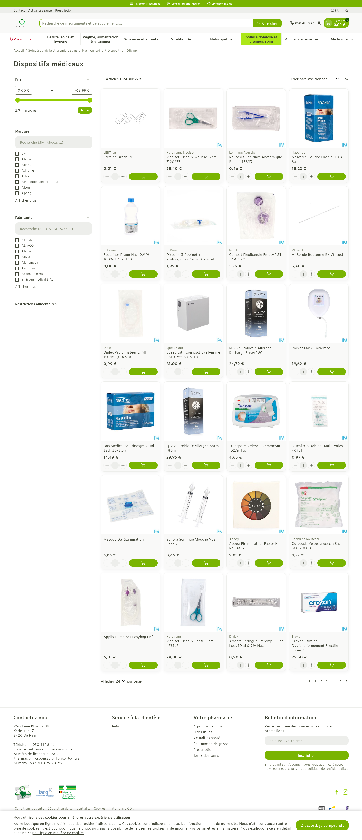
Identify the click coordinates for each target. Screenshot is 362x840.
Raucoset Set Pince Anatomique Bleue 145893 (255, 159)
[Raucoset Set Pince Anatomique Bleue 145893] (256, 118)
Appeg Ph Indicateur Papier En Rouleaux (254, 545)
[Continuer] (346, 681)
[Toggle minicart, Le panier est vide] (328, 23)
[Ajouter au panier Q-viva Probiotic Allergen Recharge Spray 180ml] (269, 371)
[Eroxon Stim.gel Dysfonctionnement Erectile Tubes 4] (318, 602)
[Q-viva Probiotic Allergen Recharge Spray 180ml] (256, 313)
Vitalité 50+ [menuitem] (186, 40)
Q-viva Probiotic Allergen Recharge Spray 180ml (250, 350)
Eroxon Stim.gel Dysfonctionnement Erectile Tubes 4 (315, 645)
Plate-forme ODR (121, 808)
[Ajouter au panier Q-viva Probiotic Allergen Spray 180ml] (206, 465)
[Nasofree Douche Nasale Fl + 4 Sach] (318, 118)
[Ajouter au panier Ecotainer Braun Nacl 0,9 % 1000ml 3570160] (143, 274)
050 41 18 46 (43, 744)
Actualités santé (40, 10)
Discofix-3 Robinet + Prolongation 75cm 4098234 (190, 256)
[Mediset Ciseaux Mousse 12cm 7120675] (193, 118)
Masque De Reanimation (123, 539)
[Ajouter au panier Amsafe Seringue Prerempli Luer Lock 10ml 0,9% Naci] (269, 665)
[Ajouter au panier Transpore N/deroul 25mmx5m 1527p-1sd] (269, 465)
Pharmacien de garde (210, 743)
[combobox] (146, 23)
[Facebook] (337, 792)
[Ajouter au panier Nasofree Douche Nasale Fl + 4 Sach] (331, 176)
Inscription (307, 755)
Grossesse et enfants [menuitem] (142, 40)
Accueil (18, 50)
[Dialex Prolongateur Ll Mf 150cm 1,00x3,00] (130, 313)
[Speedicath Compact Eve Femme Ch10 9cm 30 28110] (193, 313)
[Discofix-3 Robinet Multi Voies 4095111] (318, 411)
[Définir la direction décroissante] (346, 79)
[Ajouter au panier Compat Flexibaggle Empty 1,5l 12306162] (269, 274)
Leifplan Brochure (118, 156)
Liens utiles (202, 731)
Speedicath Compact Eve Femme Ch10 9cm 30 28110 (193, 354)
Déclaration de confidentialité (68, 808)
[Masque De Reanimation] (130, 504)
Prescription (64, 10)
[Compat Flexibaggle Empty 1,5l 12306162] (256, 216)
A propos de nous (207, 726)
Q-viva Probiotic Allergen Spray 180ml (192, 448)
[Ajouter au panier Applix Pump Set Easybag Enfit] (143, 665)
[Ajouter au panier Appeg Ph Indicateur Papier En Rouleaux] (269, 563)
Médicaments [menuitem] (346, 40)
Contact (19, 10)
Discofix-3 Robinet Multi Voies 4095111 (317, 448)
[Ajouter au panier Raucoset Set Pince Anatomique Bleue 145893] (269, 176)
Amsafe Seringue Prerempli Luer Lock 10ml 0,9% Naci (256, 643)
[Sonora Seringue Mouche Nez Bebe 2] (193, 504)
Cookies (99, 808)
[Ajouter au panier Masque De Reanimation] (143, 563)
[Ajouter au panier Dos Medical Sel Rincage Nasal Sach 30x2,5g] (143, 465)
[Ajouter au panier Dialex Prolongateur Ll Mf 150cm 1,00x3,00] (143, 371)
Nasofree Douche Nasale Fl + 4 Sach (317, 159)
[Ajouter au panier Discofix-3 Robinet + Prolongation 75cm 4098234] (206, 274)
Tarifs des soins (206, 755)
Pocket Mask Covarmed (311, 347)
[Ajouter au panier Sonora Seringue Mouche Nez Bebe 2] (206, 563)
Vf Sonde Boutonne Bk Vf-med (317, 254)
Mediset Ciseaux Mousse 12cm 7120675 (191, 159)
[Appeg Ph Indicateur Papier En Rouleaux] (256, 504)
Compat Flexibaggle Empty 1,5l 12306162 (255, 256)
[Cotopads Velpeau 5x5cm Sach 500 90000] (318, 504)
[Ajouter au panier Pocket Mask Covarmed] (331, 371)
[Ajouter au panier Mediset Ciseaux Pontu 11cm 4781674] (206, 665)
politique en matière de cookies (58, 832)
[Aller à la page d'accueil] (22, 23)
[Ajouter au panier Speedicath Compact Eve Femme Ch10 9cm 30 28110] (206, 371)
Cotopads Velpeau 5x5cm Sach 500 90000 (317, 545)
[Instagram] (345, 792)
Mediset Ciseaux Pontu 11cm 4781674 (189, 643)
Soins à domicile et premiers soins (53, 50)
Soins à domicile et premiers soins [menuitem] (263, 39)
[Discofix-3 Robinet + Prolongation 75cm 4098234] (193, 216)
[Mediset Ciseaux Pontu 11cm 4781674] (193, 602)
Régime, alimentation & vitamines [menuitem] (101, 39)
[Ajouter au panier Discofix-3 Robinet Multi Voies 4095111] (331, 465)
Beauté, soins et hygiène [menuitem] (63, 39)
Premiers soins (92, 50)
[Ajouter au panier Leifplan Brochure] (143, 176)
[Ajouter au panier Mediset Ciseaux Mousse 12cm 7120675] (206, 176)
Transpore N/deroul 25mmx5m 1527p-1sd (254, 448)
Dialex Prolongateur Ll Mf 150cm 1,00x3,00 (124, 354)
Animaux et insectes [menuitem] (303, 40)
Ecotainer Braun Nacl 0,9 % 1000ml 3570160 (126, 256)
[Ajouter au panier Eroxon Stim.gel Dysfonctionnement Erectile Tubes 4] (331, 665)
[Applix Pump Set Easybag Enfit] (130, 602)
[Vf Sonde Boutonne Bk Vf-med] (318, 216)
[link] (310, 681)
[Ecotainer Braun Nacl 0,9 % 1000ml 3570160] (130, 216)
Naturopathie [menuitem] (225, 40)
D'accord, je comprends (322, 825)
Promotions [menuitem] (22, 39)
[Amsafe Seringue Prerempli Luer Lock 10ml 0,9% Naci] (256, 602)
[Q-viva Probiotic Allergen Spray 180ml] (193, 411)
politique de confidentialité (327, 768)
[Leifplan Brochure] (130, 118)
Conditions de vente (29, 808)
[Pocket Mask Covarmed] (318, 313)
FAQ (115, 726)
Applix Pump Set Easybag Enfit (129, 636)
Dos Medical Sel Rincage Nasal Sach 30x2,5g (128, 448)
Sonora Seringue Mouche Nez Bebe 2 (190, 541)
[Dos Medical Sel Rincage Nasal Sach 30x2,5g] (130, 411)
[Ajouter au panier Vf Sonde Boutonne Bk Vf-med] (331, 274)
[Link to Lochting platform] (347, 808)
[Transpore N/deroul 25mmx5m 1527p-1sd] (256, 411)
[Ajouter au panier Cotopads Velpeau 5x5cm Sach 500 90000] (331, 563)
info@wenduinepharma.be (50, 749)
